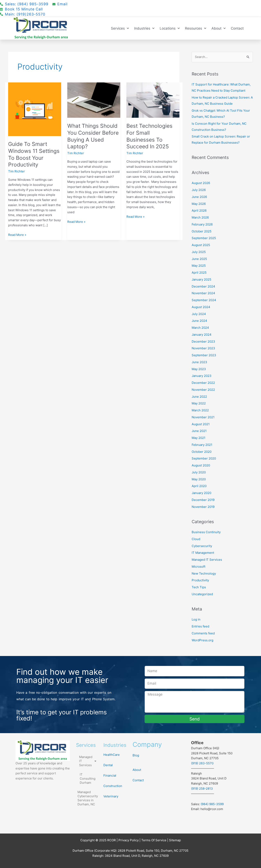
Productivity (200, 580)
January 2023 (201, 376)
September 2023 (204, 355)
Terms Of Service (153, 840)
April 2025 (199, 272)
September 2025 (204, 238)
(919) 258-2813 (202, 788)
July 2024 (199, 314)
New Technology (204, 573)
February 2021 (202, 445)
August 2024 (201, 307)
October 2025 (201, 231)
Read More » (17, 234)
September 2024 (204, 300)
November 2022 (203, 390)
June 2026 (199, 197)
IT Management (203, 553)
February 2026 (202, 224)
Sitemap (175, 840)
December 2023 (203, 341)
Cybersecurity (202, 546)
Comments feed (203, 633)
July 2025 (199, 252)
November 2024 (203, 293)
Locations (168, 28)
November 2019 (203, 507)
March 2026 (200, 217)
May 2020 (199, 479)
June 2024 (199, 321)
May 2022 (199, 403)
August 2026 (201, 183)
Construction (112, 786)
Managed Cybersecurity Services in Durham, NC (87, 798)
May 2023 (199, 369)
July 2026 (199, 190)
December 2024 (203, 286)
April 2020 (199, 486)
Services (118, 28)
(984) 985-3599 (212, 804)
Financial (109, 775)
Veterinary (110, 796)
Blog (136, 755)
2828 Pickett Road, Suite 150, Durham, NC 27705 (153, 850)
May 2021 (198, 438)
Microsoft (198, 566)
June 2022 (199, 396)
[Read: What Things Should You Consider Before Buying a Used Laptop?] (93, 100)
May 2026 (199, 204)
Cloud (196, 539)
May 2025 (199, 266)
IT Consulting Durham (87, 779)
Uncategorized (202, 594)
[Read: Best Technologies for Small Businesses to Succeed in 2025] (152, 100)
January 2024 (201, 334)
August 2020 (201, 465)
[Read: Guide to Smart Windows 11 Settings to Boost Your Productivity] (34, 109)
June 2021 (199, 431)
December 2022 (203, 383)
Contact (237, 28)
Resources (193, 28)
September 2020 (204, 458)
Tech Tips (199, 587)
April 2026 (199, 210)
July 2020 (199, 472)
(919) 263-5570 (202, 763)
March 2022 (200, 410)
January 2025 (201, 279)
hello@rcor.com (211, 809)
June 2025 (199, 259)
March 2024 (200, 328)
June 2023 (199, 362)
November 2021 (203, 417)
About (216, 28)
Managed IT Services (207, 560)
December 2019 (203, 500)
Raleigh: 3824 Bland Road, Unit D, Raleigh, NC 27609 (130, 856)
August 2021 (201, 424)
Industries (142, 28)
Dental (108, 765)
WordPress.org (202, 640)
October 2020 (201, 452)
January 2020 (201, 493)
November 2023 (203, 348)
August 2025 (201, 245)
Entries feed (200, 626)
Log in (196, 619)
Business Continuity (206, 532)
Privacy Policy (128, 840)
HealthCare (111, 755)
